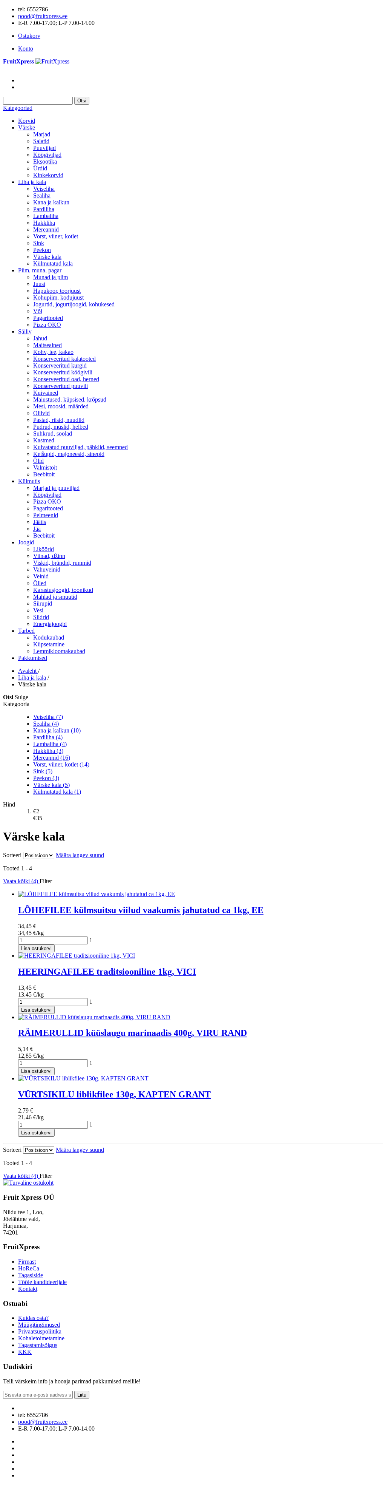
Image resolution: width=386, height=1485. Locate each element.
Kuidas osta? (33, 1318)
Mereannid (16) (51, 757)
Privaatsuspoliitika (39, 1331)
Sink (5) (42, 771)
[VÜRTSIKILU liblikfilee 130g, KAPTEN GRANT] (83, 1078)
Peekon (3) (46, 778)
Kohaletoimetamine (41, 1338)
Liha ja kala (32, 677)
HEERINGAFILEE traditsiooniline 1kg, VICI (107, 972)
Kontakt (27, 1289)
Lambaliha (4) (50, 744)
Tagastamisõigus (37, 1345)
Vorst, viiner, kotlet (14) (61, 764)
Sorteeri (12, 855)
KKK (25, 1352)
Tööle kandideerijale (42, 1282)
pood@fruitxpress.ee (42, 16)
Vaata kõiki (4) (21, 881)
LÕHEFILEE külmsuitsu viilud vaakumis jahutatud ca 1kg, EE (140, 910)
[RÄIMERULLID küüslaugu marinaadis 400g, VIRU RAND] (94, 1017)
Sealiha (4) (46, 723)
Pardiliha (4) (48, 737)
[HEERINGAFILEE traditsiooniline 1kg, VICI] (76, 955)
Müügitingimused (39, 1324)
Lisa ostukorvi (36, 948)
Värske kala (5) (51, 785)
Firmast (27, 1261)
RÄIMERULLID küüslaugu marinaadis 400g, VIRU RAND (132, 1033)
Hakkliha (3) (48, 751)
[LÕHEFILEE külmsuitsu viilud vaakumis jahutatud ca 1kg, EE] (96, 894)
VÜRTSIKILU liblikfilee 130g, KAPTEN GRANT (114, 1094)
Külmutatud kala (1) (57, 791)
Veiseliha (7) (48, 717)
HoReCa (28, 1268)
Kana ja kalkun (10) (57, 730)
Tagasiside (30, 1275)
